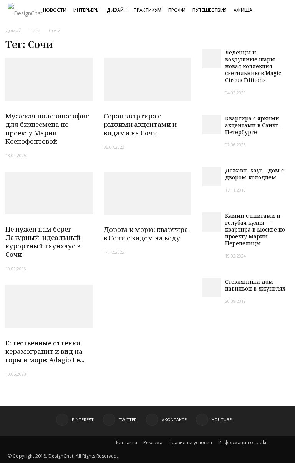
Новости (54, 10)
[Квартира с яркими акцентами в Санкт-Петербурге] (211, 124)
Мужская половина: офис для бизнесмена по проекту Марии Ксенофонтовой (47, 129)
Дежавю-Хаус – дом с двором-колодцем (254, 174)
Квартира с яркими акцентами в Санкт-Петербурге (252, 125)
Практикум (147, 10)
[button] (286, 11)
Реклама (152, 442)
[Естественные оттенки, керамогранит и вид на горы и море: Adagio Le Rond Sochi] (49, 306)
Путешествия (209, 10)
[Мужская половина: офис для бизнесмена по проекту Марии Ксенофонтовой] (49, 79)
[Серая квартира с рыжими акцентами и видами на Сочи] (147, 79)
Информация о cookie (243, 442)
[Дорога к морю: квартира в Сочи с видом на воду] (147, 193)
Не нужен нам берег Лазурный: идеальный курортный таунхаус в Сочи (42, 242)
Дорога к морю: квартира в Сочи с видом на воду (146, 233)
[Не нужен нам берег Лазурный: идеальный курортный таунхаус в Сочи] (49, 193)
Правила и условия (190, 442)
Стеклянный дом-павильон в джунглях (255, 285)
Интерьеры (86, 10)
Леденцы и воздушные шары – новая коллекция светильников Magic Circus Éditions (253, 66)
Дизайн (117, 10)
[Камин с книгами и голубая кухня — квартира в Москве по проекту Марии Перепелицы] (211, 222)
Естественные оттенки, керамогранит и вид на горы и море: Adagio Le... (45, 351)
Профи (177, 10)
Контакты (126, 442)
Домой (13, 30)
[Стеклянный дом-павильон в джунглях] (211, 287)
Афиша (243, 10)
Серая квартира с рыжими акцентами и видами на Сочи (140, 124)
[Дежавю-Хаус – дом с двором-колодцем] (211, 176)
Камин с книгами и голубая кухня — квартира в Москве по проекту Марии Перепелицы (255, 229)
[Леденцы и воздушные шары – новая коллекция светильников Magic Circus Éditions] (211, 58)
